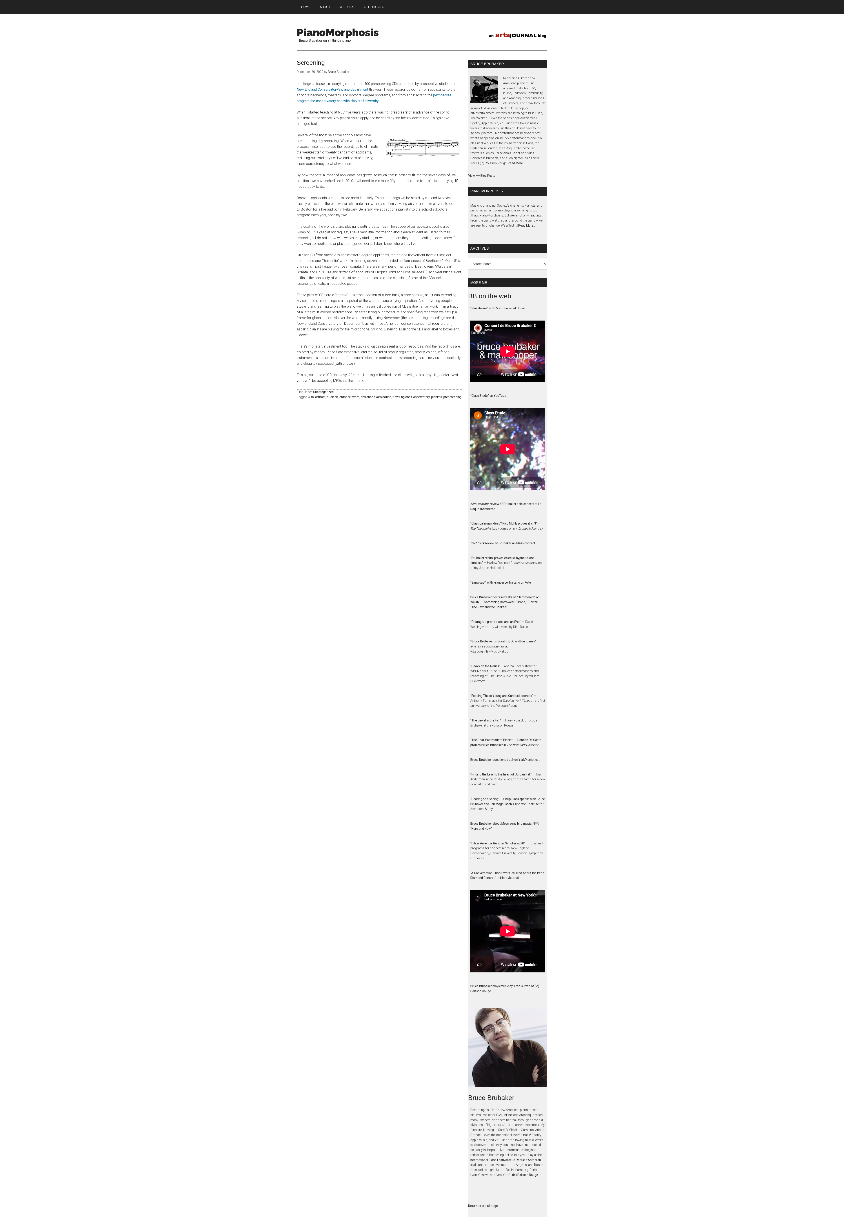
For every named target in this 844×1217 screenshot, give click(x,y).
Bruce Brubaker (491, 1097)
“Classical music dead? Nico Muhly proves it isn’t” (503, 523)
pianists (436, 397)
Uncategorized (323, 392)
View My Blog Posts (481, 175)
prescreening (452, 397)
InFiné (508, 1115)
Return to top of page (483, 1206)
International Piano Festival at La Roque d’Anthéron (505, 1160)
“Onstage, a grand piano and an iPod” (496, 622)
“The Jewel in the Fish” (485, 720)
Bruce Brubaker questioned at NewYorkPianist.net (505, 759)
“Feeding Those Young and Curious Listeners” (501, 696)
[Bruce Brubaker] (507, 1051)
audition (332, 397)
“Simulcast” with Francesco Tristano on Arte (500, 582)
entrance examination (376, 397)
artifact (320, 397)
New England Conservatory (411, 397)
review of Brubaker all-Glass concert (502, 543)
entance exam (349, 397)
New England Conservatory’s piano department (332, 89)
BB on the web (489, 296)
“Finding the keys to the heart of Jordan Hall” (501, 774)
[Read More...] (526, 225)
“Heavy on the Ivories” (485, 666)
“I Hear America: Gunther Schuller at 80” (497, 843)
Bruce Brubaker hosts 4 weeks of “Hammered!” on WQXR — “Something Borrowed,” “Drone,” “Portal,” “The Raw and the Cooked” (505, 602)
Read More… (516, 163)
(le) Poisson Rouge (525, 1175)
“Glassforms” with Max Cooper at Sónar (497, 308)
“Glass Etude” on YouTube (488, 395)
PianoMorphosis (338, 32)
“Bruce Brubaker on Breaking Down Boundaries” (503, 641)
